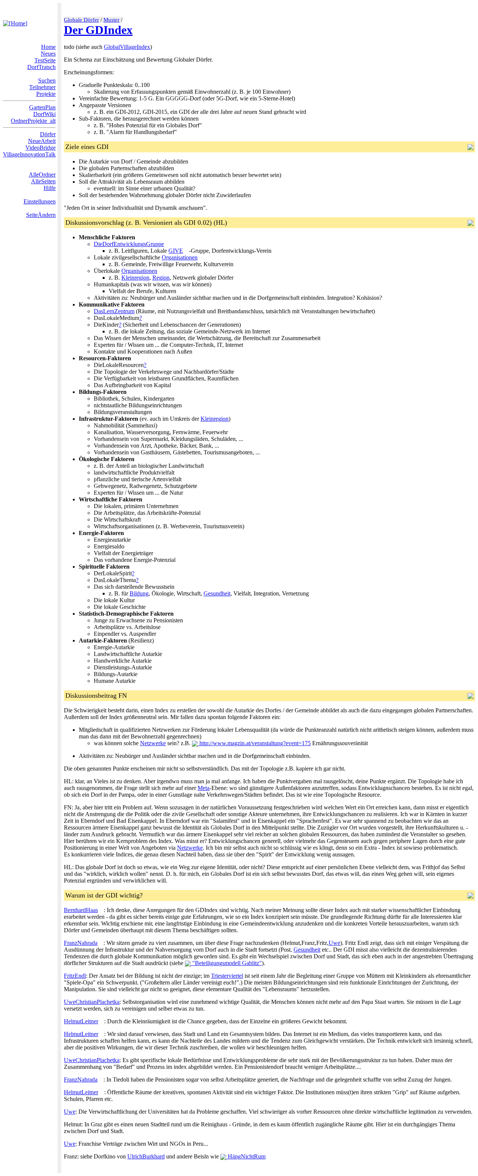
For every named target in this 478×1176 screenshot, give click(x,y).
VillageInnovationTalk (29, 154)
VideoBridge (40, 147)
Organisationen (180, 257)
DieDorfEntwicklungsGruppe (129, 244)
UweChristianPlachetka (92, 1002)
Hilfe (50, 188)
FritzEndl (75, 976)
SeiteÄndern (41, 215)
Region (161, 277)
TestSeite (45, 60)
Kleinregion (135, 277)
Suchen (47, 80)
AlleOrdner (42, 174)
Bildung (139, 593)
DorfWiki (44, 114)
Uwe (334, 943)
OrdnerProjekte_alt (33, 121)
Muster (111, 20)
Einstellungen (40, 201)
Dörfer (48, 134)
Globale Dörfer (81, 20)
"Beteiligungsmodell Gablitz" (226, 963)
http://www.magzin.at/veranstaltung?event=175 (254, 743)
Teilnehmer (42, 87)
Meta (203, 788)
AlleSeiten (43, 181)
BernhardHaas (81, 910)
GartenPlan (42, 107)
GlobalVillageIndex (127, 47)
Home (48, 47)
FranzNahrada (80, 943)
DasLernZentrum (114, 311)
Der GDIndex (98, 30)
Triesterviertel (227, 976)
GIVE (175, 251)
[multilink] (186, 251)
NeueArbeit (42, 141)
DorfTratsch (41, 67)
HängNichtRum (246, 1156)
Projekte (46, 94)
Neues (48, 53)
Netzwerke (153, 743)
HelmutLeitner (81, 1021)
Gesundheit (217, 593)
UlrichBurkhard (146, 1156)
